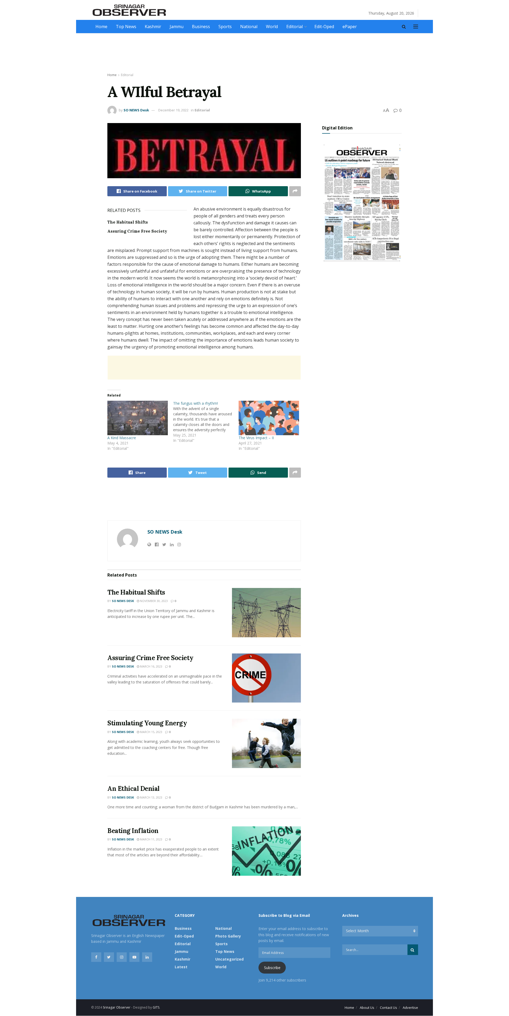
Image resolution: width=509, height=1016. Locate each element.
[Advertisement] (254, 53)
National (248, 26)
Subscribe (272, 967)
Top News (126, 26)
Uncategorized (229, 959)
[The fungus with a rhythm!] (206, 422)
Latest (181, 966)
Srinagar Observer (116, 1007)
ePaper (350, 26)
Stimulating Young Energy (147, 723)
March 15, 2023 (150, 732)
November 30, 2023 (153, 601)
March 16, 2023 (150, 666)
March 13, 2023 (150, 797)
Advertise (410, 1007)
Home (101, 26)
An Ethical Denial (133, 788)
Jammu (176, 26)
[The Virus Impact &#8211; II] (269, 418)
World (272, 26)
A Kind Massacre (121, 437)
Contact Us (388, 1007)
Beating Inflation (133, 831)
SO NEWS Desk (136, 110)
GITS (156, 1007)
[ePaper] (362, 202)
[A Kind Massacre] (137, 418)
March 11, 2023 (150, 839)
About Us (367, 1007)
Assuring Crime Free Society (137, 231)
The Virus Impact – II (256, 437)
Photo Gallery (228, 936)
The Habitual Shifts (127, 222)
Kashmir (153, 26)
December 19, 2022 (173, 110)
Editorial (294, 26)
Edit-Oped (324, 26)
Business (201, 26)
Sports (225, 26)
